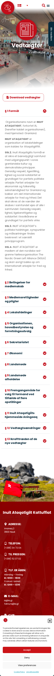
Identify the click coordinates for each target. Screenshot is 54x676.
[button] (49, 620)
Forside (13, 52)
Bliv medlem (51, 34)
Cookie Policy (19, 672)
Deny (27, 657)
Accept (27, 649)
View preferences (27, 665)
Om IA (24, 52)
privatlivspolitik (32, 672)
